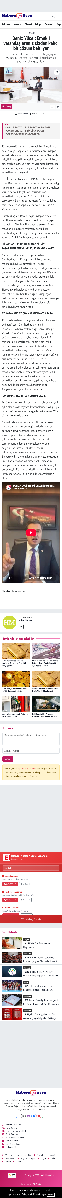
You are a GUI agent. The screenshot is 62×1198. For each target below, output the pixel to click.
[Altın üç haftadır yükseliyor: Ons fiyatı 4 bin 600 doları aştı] (46, 678)
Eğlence (8, 1161)
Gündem (6, 24)
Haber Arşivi (11, 1147)
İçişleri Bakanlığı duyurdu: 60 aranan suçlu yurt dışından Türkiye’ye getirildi (40, 1016)
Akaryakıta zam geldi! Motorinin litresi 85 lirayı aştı (15, 715)
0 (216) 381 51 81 (11, 884)
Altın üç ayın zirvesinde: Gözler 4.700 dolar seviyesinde (14, 689)
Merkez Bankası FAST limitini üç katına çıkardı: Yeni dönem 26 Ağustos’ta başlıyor (45, 663)
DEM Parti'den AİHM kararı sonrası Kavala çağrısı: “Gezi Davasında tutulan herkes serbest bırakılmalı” (40, 973)
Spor (26, 982)
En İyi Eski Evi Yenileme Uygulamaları (36, 945)
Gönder (7, 758)
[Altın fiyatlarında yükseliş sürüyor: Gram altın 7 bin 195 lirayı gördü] (16, 650)
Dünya (38, 24)
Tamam (50, 1195)
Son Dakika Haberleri (14, 1144)
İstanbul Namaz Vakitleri (16, 1131)
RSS (13, 1175)
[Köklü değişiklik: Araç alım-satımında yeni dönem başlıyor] (46, 703)
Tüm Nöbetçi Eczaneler (32, 919)
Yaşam (26, 939)
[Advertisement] (31, 818)
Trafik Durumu (12, 1134)
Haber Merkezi (23, 113)
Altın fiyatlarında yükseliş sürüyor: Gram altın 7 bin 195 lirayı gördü (14, 663)
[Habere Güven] (17, 16)
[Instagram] (28, 1116)
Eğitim (34, 1158)
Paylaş (8, 106)
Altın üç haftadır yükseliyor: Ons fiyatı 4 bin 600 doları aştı (45, 689)
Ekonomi (49, 24)
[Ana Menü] (57, 16)
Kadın (53, 1158)
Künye (18, 1161)
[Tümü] (58, 931)
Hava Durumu (11, 1127)
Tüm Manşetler (12, 1140)
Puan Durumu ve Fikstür (16, 1137)
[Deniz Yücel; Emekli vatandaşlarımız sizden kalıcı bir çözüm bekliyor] (31, 85)
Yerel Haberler (11, 1158)
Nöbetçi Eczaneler (13, 1124)
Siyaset (28, 24)
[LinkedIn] (33, 1116)
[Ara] (53, 16)
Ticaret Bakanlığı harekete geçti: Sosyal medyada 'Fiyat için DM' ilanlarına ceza (41, 1002)
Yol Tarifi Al (26, 884)
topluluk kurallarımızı (26, 768)
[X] (23, 1116)
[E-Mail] (21, 626)
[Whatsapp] (44, 1116)
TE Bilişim (37, 1184)
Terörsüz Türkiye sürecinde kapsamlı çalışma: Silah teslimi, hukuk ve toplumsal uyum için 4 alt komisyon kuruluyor (40, 959)
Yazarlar (17, 24)
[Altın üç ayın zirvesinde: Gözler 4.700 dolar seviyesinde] (16, 678)
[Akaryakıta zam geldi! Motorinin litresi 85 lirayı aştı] (16, 703)
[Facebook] (18, 1116)
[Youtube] (38, 1116)
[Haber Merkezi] (9, 622)
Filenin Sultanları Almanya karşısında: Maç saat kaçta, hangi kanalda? (38, 987)
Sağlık (43, 1158)
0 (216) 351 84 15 (11, 900)
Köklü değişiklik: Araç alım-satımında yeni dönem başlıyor (44, 715)
